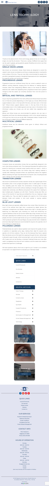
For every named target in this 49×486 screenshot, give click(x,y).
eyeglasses (19, 301)
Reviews (18, 277)
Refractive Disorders (24, 418)
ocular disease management (23, 318)
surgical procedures (21, 308)
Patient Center (19, 273)
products (18, 311)
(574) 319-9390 (26, 435)
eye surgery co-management (23, 315)
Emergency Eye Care (24, 422)
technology (19, 321)
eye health (18, 304)
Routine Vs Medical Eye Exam (24, 416)
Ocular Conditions (24, 420)
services (18, 294)
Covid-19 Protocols (20, 265)
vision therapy (19, 291)
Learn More (24, 336)
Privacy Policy (28, 479)
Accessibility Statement (19, 479)
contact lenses (20, 297)
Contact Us (19, 281)
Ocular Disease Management (24, 424)
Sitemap (33, 479)
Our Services (19, 269)
